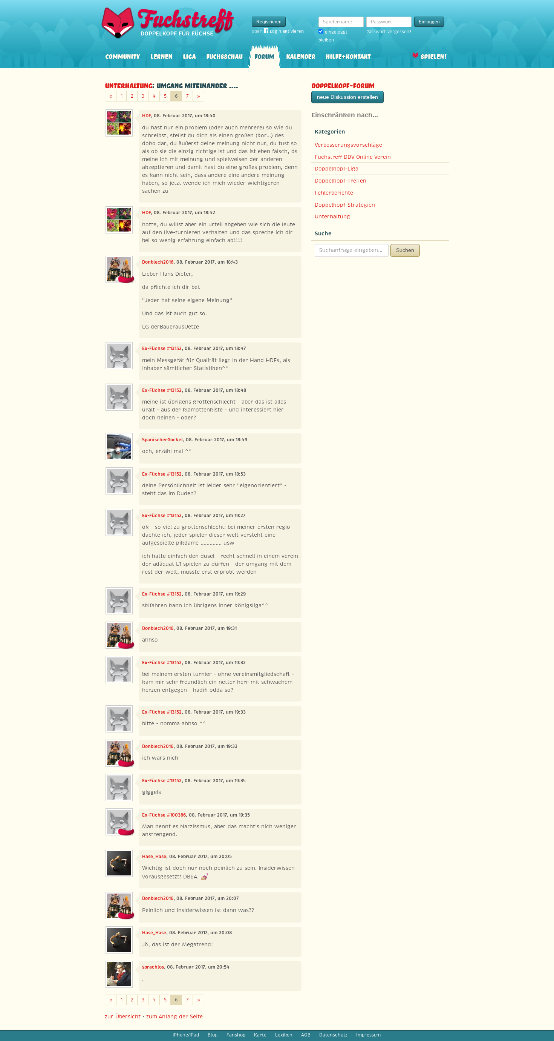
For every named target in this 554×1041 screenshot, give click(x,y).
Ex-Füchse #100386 (164, 815)
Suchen (405, 250)
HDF (146, 116)
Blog (212, 1035)
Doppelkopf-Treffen (340, 180)
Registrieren (269, 22)
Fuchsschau (224, 55)
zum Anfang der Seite (174, 1016)
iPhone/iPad (186, 1035)
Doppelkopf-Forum (342, 84)
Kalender (300, 55)
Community (122, 55)
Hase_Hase (154, 857)
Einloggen (429, 22)
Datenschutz (333, 1035)
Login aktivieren (287, 31)
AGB (306, 1035)
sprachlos (153, 967)
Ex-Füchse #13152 (162, 348)
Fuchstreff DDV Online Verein (353, 157)
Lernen (161, 55)
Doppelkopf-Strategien (345, 204)
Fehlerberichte (334, 192)
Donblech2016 (157, 262)
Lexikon (283, 1035)
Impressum (368, 1035)
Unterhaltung (128, 84)
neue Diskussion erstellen (347, 97)
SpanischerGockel (162, 440)
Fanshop (235, 1035)
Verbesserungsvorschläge (348, 144)
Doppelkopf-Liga (336, 168)
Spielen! (434, 55)
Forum (264, 55)
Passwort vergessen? (388, 31)
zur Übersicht (123, 1016)
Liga (189, 55)
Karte (260, 1035)
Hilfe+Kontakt (348, 55)
